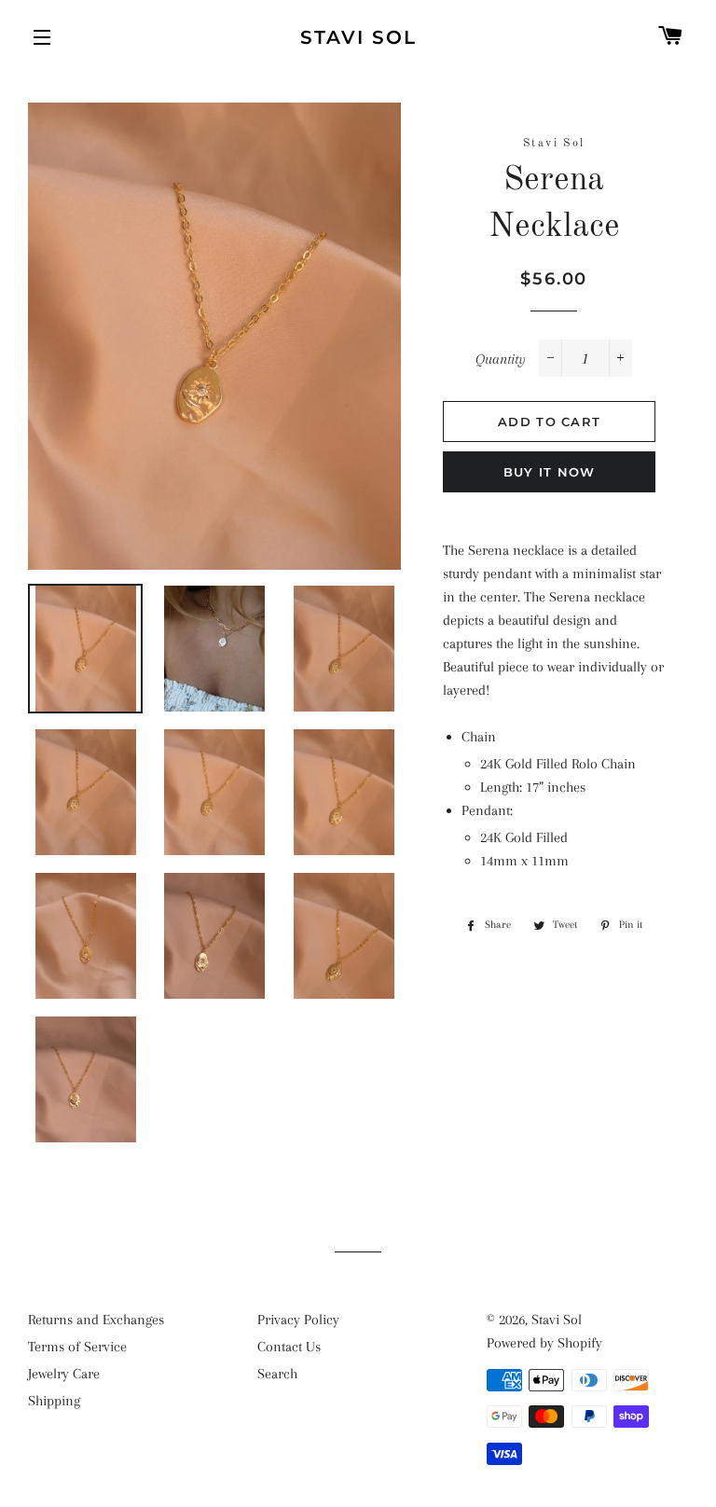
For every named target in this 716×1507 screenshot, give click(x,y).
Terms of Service (77, 1346)
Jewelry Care (64, 1373)
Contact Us (289, 1346)
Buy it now (549, 471)
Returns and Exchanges (96, 1319)
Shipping (54, 1400)
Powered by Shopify (544, 1342)
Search (277, 1373)
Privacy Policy (298, 1319)
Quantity (500, 359)
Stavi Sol (358, 37)
